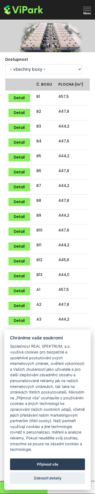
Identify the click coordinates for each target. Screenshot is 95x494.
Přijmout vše (47, 464)
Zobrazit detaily (47, 478)
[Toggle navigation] (8, 18)
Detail (19, 97)
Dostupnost (16, 59)
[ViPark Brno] (30, 10)
